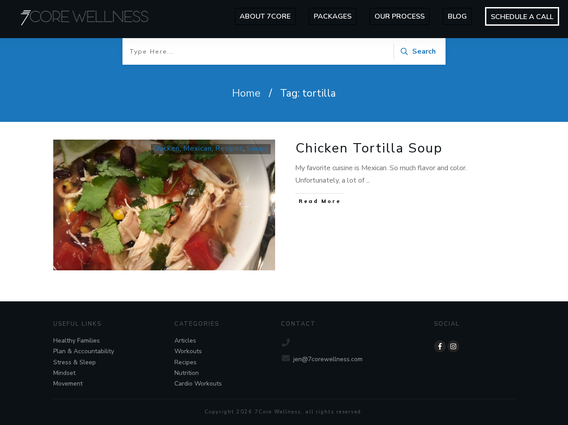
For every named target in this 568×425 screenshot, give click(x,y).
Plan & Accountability (83, 351)
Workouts (188, 351)
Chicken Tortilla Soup (369, 148)
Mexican (197, 148)
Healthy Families (76, 340)
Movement (68, 383)
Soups (257, 148)
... (368, 180)
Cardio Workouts (198, 383)
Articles (185, 340)
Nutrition (186, 373)
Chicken (166, 148)
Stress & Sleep (74, 362)
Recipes (229, 148)
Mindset (64, 373)
